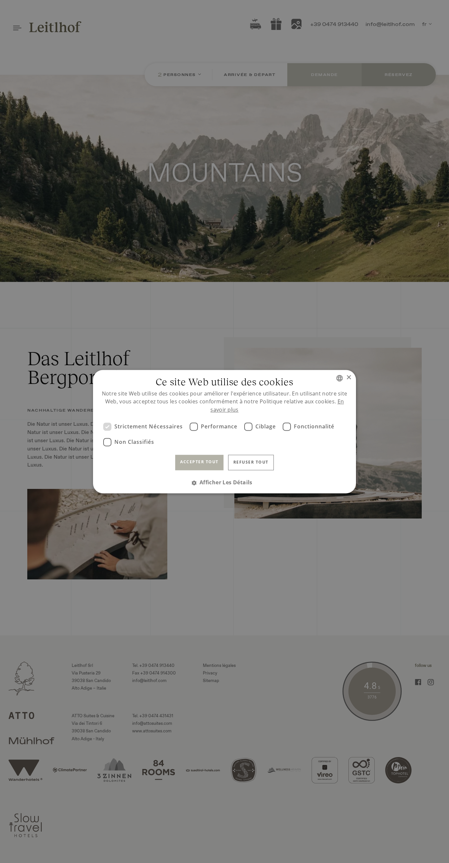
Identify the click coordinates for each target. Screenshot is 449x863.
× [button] (348, 377)
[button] (224, 482)
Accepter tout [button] (199, 462)
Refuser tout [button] (251, 462)
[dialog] (224, 431)
